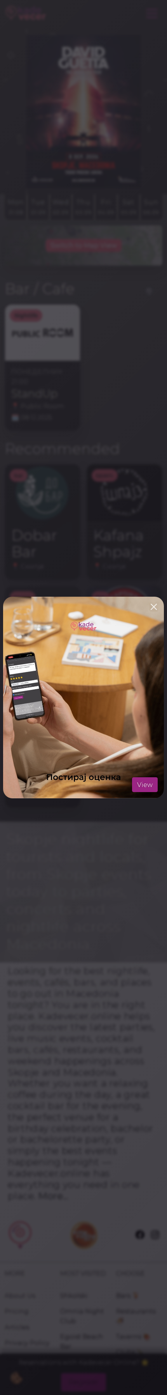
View (145, 785)
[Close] (153, 607)
